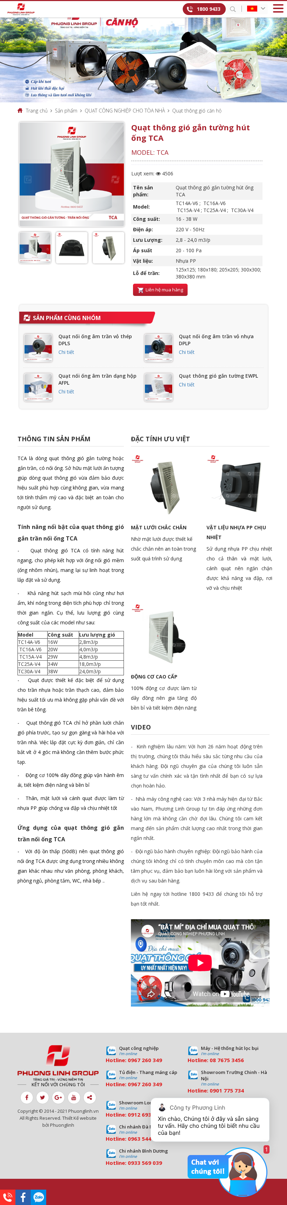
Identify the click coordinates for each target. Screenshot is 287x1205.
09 (213, 1090)
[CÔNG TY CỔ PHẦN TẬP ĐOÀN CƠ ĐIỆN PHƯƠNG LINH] (58, 1063)
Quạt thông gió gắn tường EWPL (218, 375)
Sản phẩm (66, 110)
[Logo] (21, 9)
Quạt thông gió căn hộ (197, 110)
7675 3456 (230, 1060)
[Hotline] (7, 1197)
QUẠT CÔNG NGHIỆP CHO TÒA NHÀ (125, 110)
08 (213, 1060)
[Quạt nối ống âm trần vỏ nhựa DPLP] (159, 348)
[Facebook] (23, 1197)
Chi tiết (66, 352)
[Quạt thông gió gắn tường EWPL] (159, 387)
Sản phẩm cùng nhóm (67, 318)
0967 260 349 (145, 1060)
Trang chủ (37, 110)
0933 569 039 (145, 1162)
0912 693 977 (145, 1114)
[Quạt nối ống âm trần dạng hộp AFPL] (38, 387)
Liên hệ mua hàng (164, 289)
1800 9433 (208, 9)
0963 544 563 (145, 1138)
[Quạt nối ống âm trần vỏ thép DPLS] (38, 348)
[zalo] (38, 1197)
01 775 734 (230, 1090)
